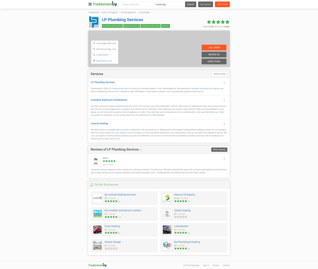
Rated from (216, 26)
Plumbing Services (120, 88)
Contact (226, 265)
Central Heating (99, 123)
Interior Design (113, 241)
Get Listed (222, 4)
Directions (214, 61)
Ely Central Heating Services (120, 194)
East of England (110, 12)
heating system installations (128, 130)
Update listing (220, 74)
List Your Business (191, 265)
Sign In (206, 265)
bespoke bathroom (124, 106)
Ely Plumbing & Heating (187, 241)
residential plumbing (150, 26)
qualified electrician (209, 112)
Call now (214, 47)
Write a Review (219, 149)
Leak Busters (181, 226)
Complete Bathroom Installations (109, 99)
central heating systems (118, 135)
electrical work (158, 112)
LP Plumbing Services (122, 19)
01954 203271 (102, 55)
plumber (165, 26)
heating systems (131, 26)
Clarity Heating (182, 210)
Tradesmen (93, 12)
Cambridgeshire (128, 12)
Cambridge (144, 12)
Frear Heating (112, 226)
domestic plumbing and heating (205, 88)
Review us (214, 54)
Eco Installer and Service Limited (123, 210)
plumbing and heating (112, 26)
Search (190, 4)
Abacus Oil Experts (184, 194)
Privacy (216, 265)
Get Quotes (205, 4)
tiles (92, 109)
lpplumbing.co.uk (104, 60)
